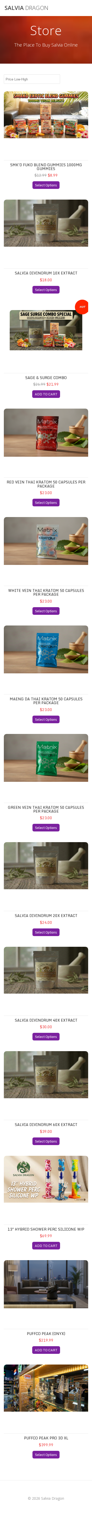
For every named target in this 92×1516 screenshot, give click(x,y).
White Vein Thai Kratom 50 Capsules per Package (46, 592)
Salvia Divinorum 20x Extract (46, 916)
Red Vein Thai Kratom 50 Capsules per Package (46, 484)
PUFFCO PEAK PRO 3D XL (46, 1438)
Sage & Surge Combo (46, 378)
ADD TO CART (46, 394)
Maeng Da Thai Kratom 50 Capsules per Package (46, 701)
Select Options (46, 185)
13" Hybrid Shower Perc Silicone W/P (46, 1229)
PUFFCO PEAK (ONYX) (46, 1334)
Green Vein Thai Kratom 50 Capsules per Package (46, 809)
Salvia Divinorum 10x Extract (46, 273)
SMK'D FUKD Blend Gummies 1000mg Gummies (46, 167)
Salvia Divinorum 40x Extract (46, 1020)
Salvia (26, 8)
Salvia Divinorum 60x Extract (46, 1125)
